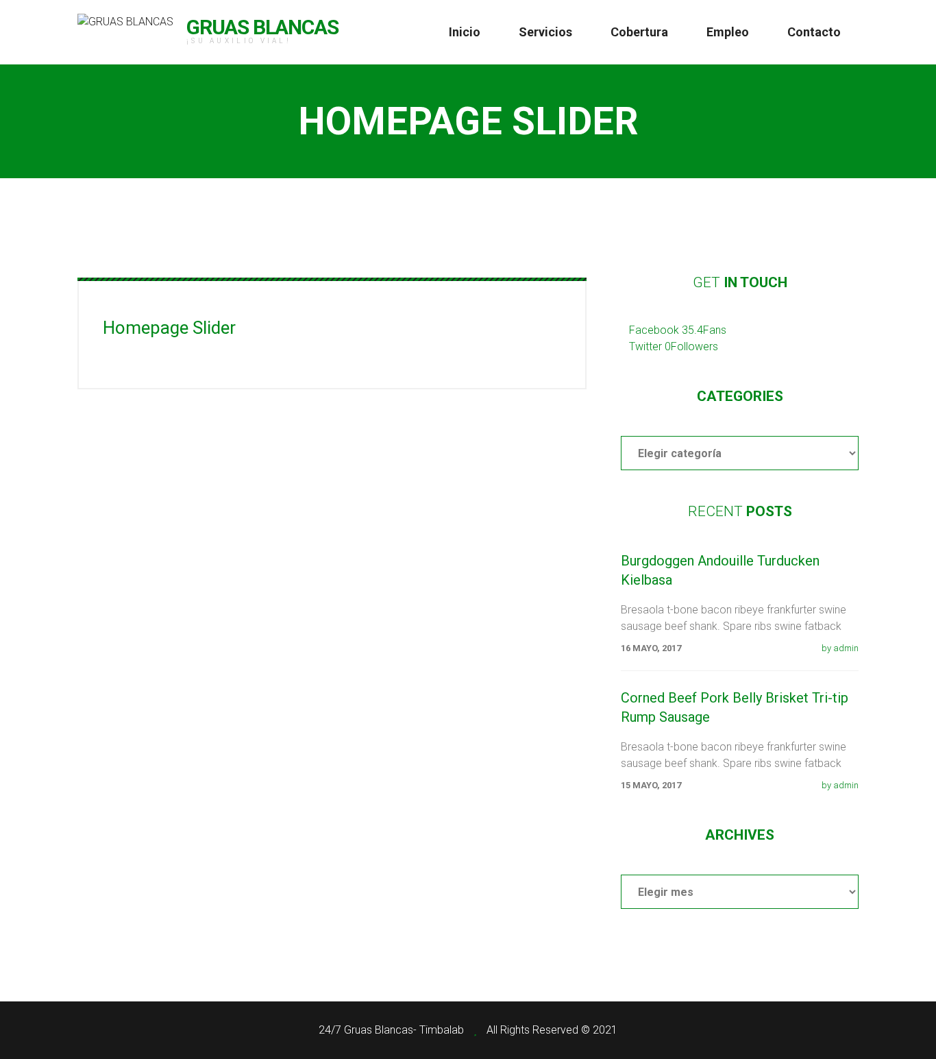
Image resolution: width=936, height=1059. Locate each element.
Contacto (814, 32)
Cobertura (639, 32)
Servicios (545, 32)
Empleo (727, 32)
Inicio (464, 32)
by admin (840, 648)
